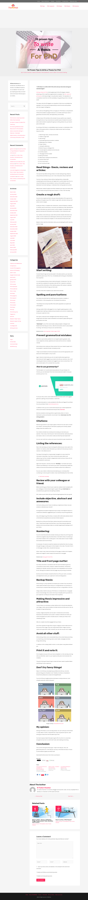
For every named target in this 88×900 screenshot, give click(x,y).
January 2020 (13, 252)
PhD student (13, 305)
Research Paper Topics (15, 318)
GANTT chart (13, 272)
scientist (12, 323)
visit (11, 155)
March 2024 (13, 192)
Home (27, 894)
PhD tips (12, 309)
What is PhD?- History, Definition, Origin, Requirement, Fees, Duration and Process (42, 821)
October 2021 (13, 212)
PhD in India (13, 291)
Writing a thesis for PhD (41, 92)
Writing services (14, 328)
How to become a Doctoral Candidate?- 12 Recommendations (41, 768)
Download (62, 409)
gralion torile (13, 148)
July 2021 (12, 219)
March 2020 (13, 247)
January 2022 (13, 208)
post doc (12, 316)
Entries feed (13, 341)
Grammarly (12, 277)
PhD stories (12, 300)
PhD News (12, 293)
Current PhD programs (15, 268)
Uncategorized (13, 325)
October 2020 (13, 231)
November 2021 (13, 210)
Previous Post (38, 796)
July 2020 (12, 238)
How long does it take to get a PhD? (52, 331)
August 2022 (13, 203)
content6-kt (13, 176)
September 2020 (14, 233)
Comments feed (13, 344)
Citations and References (16, 263)
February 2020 (13, 249)
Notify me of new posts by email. (44, 876)
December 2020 (13, 226)
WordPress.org (13, 346)
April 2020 (12, 245)
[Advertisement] (44, 18)
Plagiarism (12, 314)
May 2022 (12, 205)
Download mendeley (44, 476)
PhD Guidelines (45, 72)
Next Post (71, 796)
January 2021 (13, 224)
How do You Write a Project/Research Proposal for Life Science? (18, 151)
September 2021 (13, 215)
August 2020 (13, 235)
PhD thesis (12, 307)
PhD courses (13, 284)
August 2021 (13, 217)
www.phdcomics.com (58, 723)
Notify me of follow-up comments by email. (47, 872)
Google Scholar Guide (15, 275)
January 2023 (13, 194)
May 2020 (12, 242)
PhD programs (13, 295)
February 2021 (13, 222)
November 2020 (13, 229)
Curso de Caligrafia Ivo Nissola (17, 170)
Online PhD (12, 281)
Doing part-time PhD (47, 556)
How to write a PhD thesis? (64, 820)
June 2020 (12, 240)
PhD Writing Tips (14, 311)
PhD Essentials (13, 286)
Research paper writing (15, 321)
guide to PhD (13, 279)
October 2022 (13, 199)
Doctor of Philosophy (15, 270)
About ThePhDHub (33, 894)
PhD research (13, 298)
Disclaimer (45, 894)
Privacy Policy (51, 894)
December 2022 (13, 196)
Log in (11, 339)
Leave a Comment (36, 72)
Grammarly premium (53, 404)
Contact (40, 894)
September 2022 (14, 201)
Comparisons (13, 265)
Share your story (58, 894)
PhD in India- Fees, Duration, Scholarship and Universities (16, 157)
